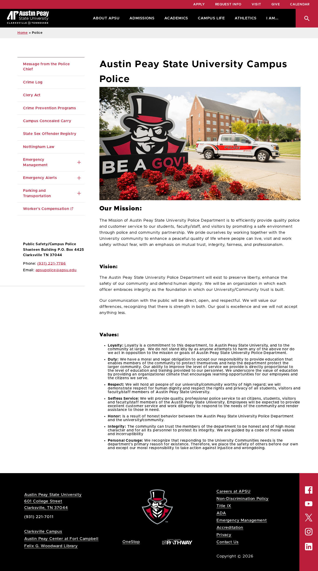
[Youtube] (308, 503)
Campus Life (211, 18)
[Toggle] (79, 162)
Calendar (300, 4)
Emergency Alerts (40, 178)
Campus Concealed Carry (47, 121)
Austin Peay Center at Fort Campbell (61, 539)
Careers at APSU (233, 491)
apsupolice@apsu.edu (56, 270)
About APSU (106, 18)
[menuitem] (105, 18)
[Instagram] (308, 532)
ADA (221, 513)
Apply (199, 4)
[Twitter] (308, 517)
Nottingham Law (38, 147)
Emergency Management (35, 162)
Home (22, 32)
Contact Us (228, 542)
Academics (176, 18)
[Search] (306, 18)
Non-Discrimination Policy (243, 499)
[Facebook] (308, 490)
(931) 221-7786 (51, 263)
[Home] (28, 18)
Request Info (228, 4)
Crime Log (33, 82)
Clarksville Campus (43, 531)
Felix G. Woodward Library (51, 546)
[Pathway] (177, 541)
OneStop (131, 542)
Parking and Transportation (37, 193)
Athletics (246, 18)
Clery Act (32, 95)
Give (275, 4)
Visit (256, 4)
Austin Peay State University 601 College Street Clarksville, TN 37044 (53, 501)
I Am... (272, 18)
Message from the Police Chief (47, 66)
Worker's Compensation (46, 209)
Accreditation (230, 528)
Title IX (224, 506)
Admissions (142, 18)
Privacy (224, 535)
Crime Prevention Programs (49, 108)
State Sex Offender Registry (49, 134)
